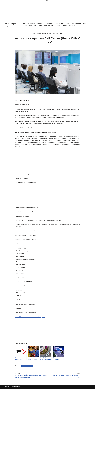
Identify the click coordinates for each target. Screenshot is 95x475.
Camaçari (64, 25)
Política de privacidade (29, 23)
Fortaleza (57, 25)
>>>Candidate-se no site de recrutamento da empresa (30, 317)
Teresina (25, 25)
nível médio (25, 366)
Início (34, 33)
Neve (6, 386)
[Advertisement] (44, 10)
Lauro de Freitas (48, 25)
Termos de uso (59, 23)
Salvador (67, 23)
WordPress (17, 386)
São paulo (72, 25)
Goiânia (40, 25)
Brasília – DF (32, 25)
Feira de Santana (76, 23)
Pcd (31, 366)
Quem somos (49, 23)
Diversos (85, 23)
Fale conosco (40, 23)
